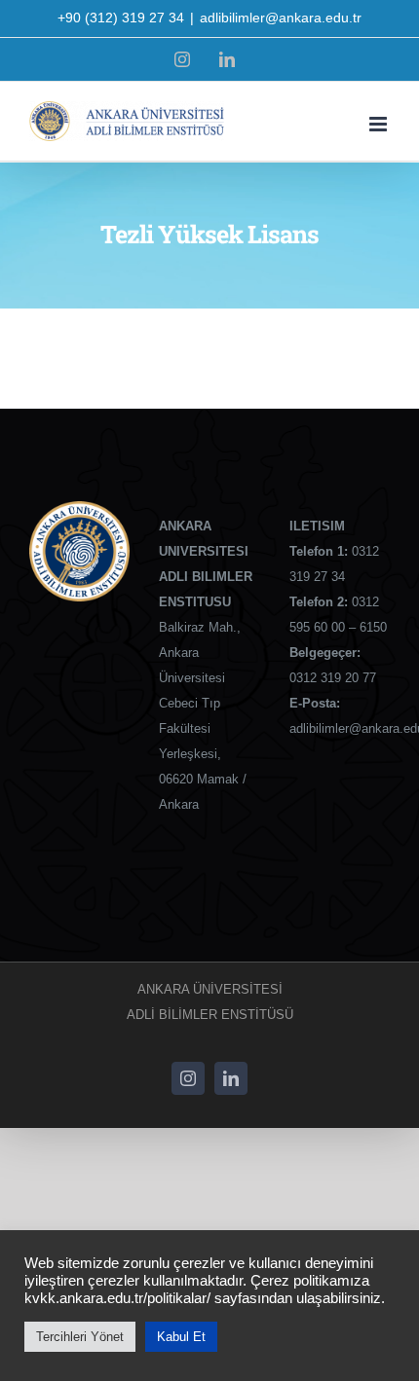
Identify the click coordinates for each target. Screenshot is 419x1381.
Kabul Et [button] (181, 1336)
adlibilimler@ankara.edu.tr (281, 17)
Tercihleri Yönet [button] (80, 1336)
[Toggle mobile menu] (379, 124)
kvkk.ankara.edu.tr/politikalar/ (117, 1298)
